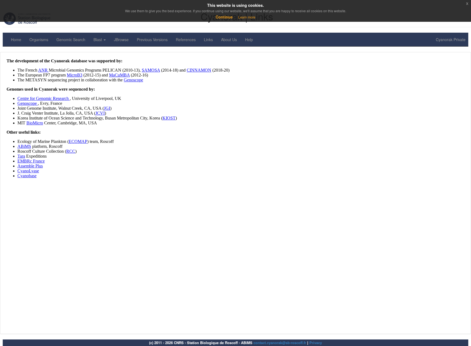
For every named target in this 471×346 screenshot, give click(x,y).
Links (208, 39)
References (186, 39)
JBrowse (121, 39)
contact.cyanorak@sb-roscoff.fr (279, 342)
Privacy (315, 342)
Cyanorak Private (451, 39)
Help (249, 39)
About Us (229, 39)
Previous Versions (152, 39)
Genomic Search (70, 39)
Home (16, 39)
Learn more (246, 17)
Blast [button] (98, 39)
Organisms (38, 39)
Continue (224, 17)
